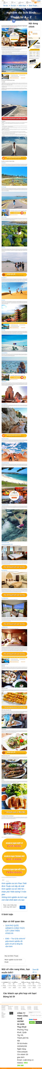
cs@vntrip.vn (28, 1060)
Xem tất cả (35, 971)
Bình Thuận (33, 5)
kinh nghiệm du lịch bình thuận (13, 961)
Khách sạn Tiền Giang (29, 1009)
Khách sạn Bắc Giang (16, 1006)
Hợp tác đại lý (3, 1017)
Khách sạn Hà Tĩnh (9, 1007)
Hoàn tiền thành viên (3, 1016)
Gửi (22, 907)
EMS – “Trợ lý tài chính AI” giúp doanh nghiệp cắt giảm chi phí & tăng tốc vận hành (15, 942)
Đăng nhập (39, 0)
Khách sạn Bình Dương (36, 1006)
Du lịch (13, 5)
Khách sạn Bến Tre (22, 1006)
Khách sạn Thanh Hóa (16, 1009)
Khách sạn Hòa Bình (22, 1007)
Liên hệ (2, 1012)
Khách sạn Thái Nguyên (10, 1009)
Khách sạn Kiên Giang (36, 1007)
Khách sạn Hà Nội (3, 1007)
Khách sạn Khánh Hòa (29, 1007)
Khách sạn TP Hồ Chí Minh (36, 1009)
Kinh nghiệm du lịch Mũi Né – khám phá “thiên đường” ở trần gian (14, 891)
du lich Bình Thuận (11, 956)
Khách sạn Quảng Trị (3, 1009)
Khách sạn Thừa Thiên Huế (23, 1009)
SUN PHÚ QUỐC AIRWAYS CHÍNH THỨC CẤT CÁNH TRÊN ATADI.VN (15, 929)
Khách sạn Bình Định (29, 1006)
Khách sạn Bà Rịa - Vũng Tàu (10, 1006)
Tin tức (5, 5)
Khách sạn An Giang (3, 1006)
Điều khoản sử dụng (3, 1013)
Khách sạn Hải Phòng (16, 1007)
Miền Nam (22, 5)
